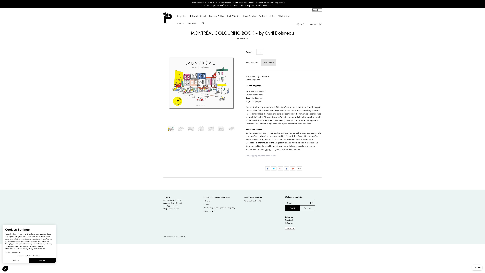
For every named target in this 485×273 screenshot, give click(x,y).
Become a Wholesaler (253, 197)
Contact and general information (217, 197)
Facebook (289, 220)
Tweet (273, 168)
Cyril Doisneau (242, 38)
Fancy (286, 168)
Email (299, 168)
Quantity (249, 52)
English (292, 208)
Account (314, 24)
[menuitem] (181, 16)
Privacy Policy (209, 211)
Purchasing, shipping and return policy (219, 208)
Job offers (207, 201)
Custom (207, 204)
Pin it (280, 168)
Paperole (181, 236)
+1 (292, 168)
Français (307, 208)
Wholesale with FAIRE (252, 201)
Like (267, 168)
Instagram (289, 223)
